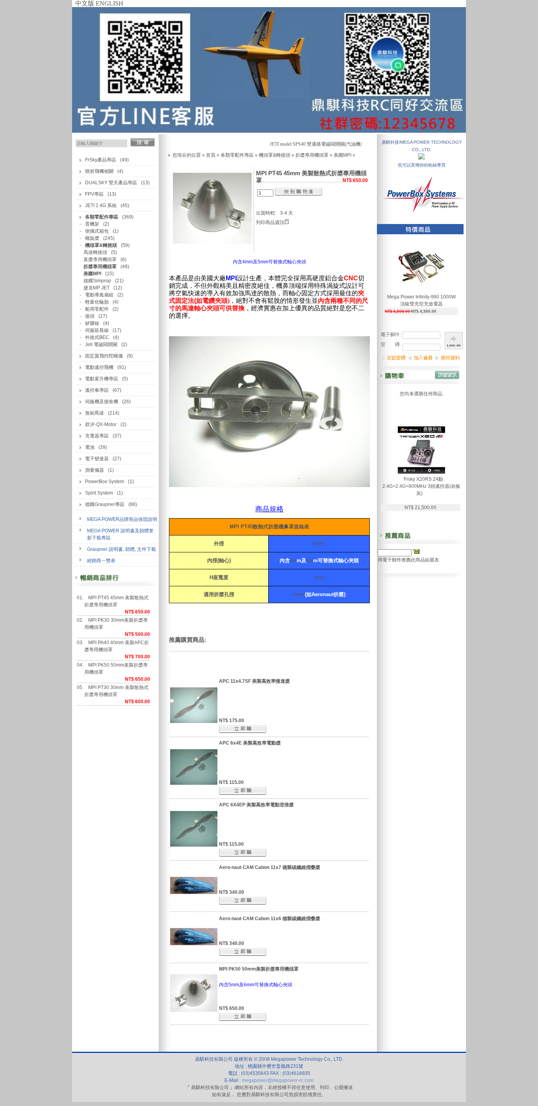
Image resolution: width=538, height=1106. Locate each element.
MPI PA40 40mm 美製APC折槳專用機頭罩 (116, 646)
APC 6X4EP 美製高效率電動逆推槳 (256, 805)
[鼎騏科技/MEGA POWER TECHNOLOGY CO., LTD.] (421, 157)
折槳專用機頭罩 (311, 155)
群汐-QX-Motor (101, 424)
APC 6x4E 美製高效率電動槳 (250, 743)
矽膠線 (92, 323)
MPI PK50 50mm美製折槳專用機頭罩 (116, 668)
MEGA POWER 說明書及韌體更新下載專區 (120, 534)
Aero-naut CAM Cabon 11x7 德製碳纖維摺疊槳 (269, 867)
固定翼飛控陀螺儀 (104, 356)
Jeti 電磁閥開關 (101, 344)
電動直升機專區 (101, 379)
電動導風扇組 (99, 295)
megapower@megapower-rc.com (278, 1080)
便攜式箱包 (97, 231)
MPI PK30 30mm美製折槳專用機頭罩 (116, 623)
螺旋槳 (92, 238)
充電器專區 (97, 436)
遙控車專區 (97, 390)
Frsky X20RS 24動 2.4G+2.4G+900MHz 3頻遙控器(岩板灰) (421, 486)
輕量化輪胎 (97, 302)
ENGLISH (109, 3)
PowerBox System (104, 481)
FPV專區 (94, 194)
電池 (90, 447)
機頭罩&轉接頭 (274, 155)
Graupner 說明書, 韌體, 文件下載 (121, 549)
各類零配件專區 (237, 155)
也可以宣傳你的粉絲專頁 (421, 165)
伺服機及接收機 (101, 401)
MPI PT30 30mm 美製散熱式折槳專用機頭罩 (116, 691)
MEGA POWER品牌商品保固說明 (122, 519)
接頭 (90, 316)
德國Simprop (97, 280)
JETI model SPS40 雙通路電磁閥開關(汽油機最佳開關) (318, 144)
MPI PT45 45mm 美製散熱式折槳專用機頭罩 (116, 601)
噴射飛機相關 (99, 171)
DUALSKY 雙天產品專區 (111, 182)
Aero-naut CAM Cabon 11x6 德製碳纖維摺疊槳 (269, 918)
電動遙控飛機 (99, 367)
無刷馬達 (94, 413)
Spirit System (99, 493)
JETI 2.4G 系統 (101, 205)
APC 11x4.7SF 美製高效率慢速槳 (254, 681)
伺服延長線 (97, 330)
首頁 (210, 155)
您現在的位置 (187, 155)
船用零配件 (97, 309)
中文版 (84, 3)
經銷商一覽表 (101, 560)
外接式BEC (97, 337)
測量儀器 (94, 470)
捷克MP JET (96, 288)
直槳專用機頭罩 (100, 259)
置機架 (92, 224)
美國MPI (342, 155)
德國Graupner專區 (104, 504)
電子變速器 (97, 458)
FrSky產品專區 (100, 160)
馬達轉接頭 (95, 252)
